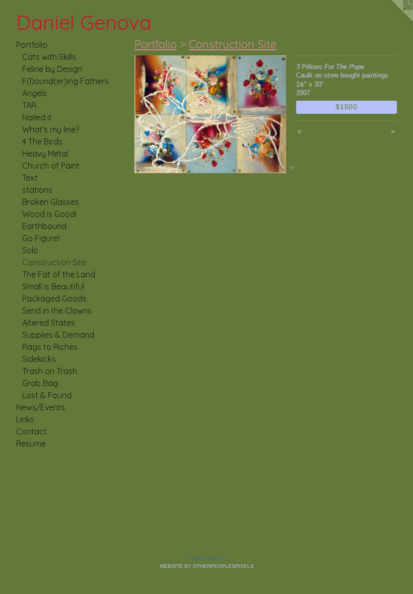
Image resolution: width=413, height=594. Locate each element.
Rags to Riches (50, 347)
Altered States (48, 323)
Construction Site (54, 262)
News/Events (40, 407)
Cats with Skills (49, 57)
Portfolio (31, 45)
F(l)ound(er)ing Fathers (65, 81)
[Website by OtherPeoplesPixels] (393, 20)
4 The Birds (42, 141)
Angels (34, 93)
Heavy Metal (45, 153)
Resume (31, 443)
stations (37, 190)
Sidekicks (39, 359)
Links (25, 419)
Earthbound (44, 226)
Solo (30, 250)
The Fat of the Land (58, 274)
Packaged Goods (54, 298)
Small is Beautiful (53, 286)
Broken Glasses (50, 202)
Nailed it (37, 117)
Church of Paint (51, 166)
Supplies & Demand (58, 335)
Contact (31, 431)
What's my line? (50, 129)
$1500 (346, 107)
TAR (29, 105)
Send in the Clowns (57, 311)
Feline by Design (52, 69)
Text (30, 178)
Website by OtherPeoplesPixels (207, 566)
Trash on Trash (49, 371)
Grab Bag (40, 383)
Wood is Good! (49, 214)
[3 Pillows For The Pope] (210, 114)
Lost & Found (47, 395)
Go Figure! (40, 238)
